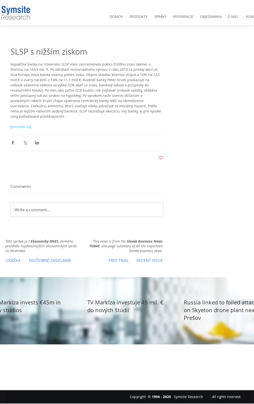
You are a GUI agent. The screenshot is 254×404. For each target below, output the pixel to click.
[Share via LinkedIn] (37, 142)
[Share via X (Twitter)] (25, 142)
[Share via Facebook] (12, 142)
